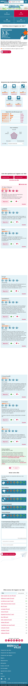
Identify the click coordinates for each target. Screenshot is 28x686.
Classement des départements (8, 652)
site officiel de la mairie (13, 457)
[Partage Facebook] (6, 640)
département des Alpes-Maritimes (9, 42)
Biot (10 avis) (4, 606)
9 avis (22, 118)
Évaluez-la (7, 52)
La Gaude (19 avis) (5, 609)
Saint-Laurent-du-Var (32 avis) (8, 595)
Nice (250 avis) (4, 617)
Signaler (24, 204)
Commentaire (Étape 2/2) (13, 524)
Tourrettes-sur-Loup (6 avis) (8, 625)
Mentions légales (4, 685)
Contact (3, 676)
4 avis (22, 120)
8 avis (22, 114)
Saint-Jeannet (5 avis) (6, 619)
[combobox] (16, 1)
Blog (2, 673)
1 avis (22, 122)
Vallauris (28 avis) (5, 633)
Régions (2, 658)
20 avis (22, 115)
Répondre (5, 201)
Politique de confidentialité (13, 685)
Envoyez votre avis (9, 554)
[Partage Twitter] (9, 640)
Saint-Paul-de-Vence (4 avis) (8, 603)
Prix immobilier (4, 668)
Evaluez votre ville (5, 665)
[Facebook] (1, 679)
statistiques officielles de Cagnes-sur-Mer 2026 (13, 456)
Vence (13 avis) (4, 611)
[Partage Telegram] (14, 640)
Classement (5, 94)
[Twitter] (5, 679)
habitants (23, 45)
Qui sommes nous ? (23, 685)
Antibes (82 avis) (5, 622)
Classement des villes (6, 650)
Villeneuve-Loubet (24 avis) (7, 598)
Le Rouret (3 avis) (5, 627)
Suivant (16, 467)
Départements (4, 660)
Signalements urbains (6, 671)
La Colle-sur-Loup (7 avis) (7, 601)
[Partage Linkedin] (11, 640)
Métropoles (3, 663)
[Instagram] (9, 679)
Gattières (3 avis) (5, 630)
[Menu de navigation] (25, 1)
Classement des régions (6, 655)
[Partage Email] (22, 640)
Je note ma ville (14, 180)
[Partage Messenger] (19, 640)
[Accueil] (4, 2)
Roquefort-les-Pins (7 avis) (7, 614)
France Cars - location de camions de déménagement (14, 682)
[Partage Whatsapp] (17, 640)
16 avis (22, 117)
